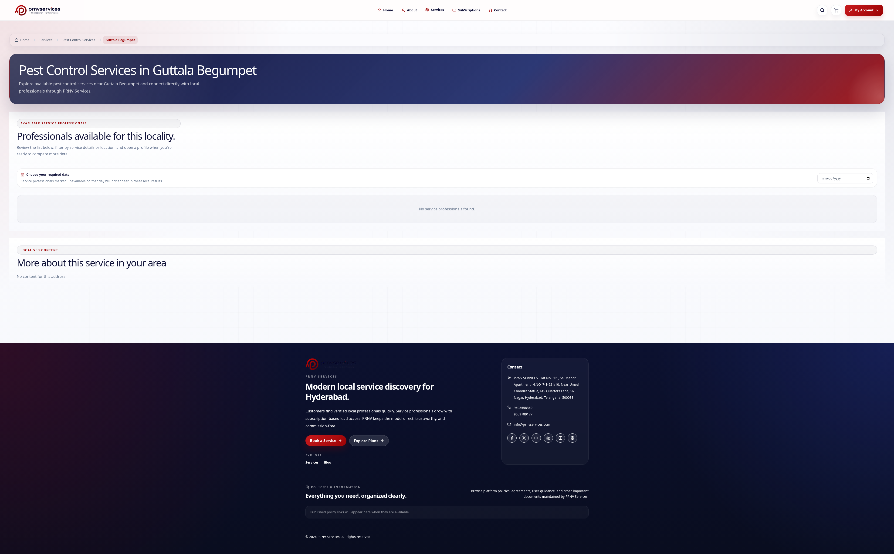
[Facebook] (512, 438)
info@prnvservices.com (532, 424)
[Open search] (822, 10)
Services (311, 462)
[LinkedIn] (548, 438)
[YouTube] (536, 438)
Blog (327, 462)
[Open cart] (836, 10)
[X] (524, 438)
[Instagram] (560, 438)
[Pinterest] (572, 438)
